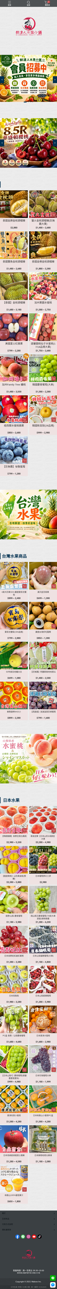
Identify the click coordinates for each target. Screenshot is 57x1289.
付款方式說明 (7, 1224)
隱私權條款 (6, 1230)
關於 (4, 1213)
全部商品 (5, 1219)
